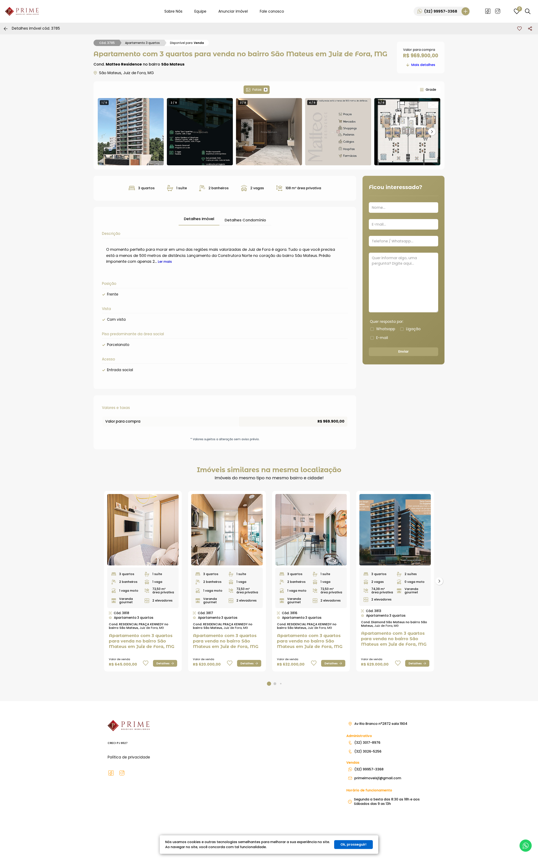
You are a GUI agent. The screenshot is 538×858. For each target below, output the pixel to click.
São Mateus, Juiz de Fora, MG (126, 72)
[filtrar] (527, 11)
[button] (431, 131)
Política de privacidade (129, 757)
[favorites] (519, 28)
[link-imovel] (143, 529)
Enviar (403, 351)
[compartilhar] (530, 28)
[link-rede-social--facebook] (487, 11)
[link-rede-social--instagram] (497, 11)
